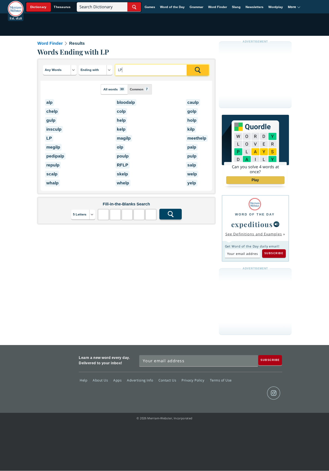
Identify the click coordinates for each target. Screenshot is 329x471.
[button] (294, 7)
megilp (53, 147)
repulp (53, 165)
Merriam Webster (55, 376)
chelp (52, 111)
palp (191, 147)
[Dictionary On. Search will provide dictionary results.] (50, 7)
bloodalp (126, 102)
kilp (191, 129)
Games (150, 7)
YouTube (257, 393)
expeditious (252, 224)
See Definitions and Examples (253, 234)
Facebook (225, 393)
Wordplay (275, 7)
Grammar (196, 7)
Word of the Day (172, 7)
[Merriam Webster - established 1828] (16, 5)
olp (120, 147)
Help (84, 380)
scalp (52, 174)
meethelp (196, 138)
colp (121, 111)
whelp (123, 183)
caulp (193, 102)
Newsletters (254, 7)
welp (192, 174)
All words (113, 89)
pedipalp (55, 156)
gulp (51, 120)
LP (49, 138)
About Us (101, 380)
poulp (123, 156)
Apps (118, 380)
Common (139, 89)
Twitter (241, 393)
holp (192, 120)
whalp (52, 183)
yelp (191, 183)
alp (49, 102)
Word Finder (217, 7)
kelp (121, 129)
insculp (54, 129)
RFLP (122, 165)
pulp (192, 156)
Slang (236, 7)
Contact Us (167, 380)
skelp (122, 174)
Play (255, 180)
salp (191, 165)
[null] (276, 224)
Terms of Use (221, 380)
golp (192, 111)
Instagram (273, 393)
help (121, 120)
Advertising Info (140, 380)
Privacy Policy (193, 380)
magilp (124, 138)
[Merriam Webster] (255, 204)
